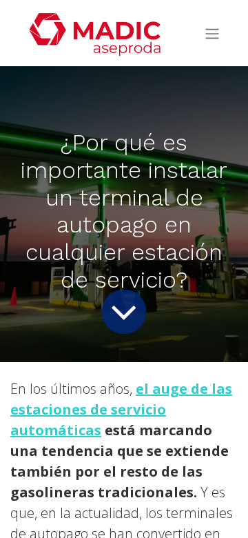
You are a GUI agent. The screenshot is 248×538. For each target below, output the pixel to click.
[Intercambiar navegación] (212, 33)
